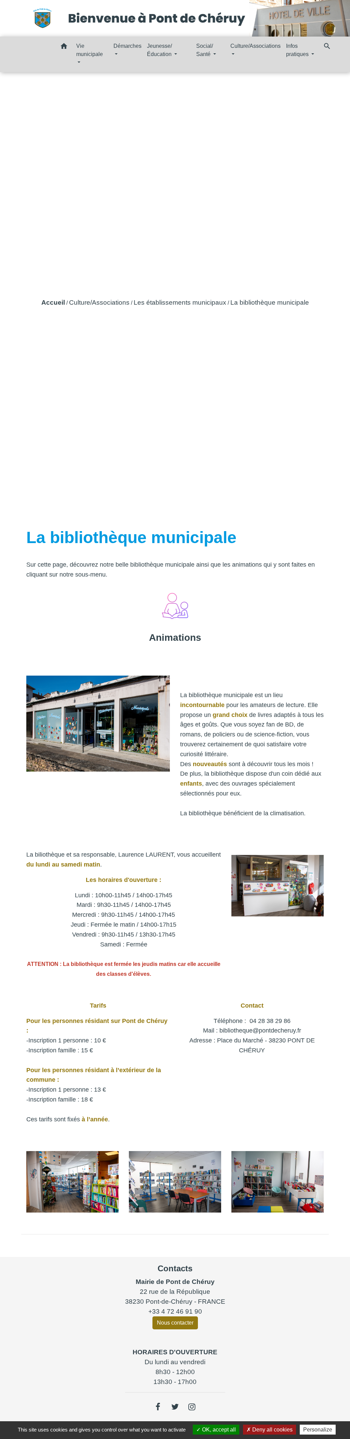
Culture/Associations (99, 302)
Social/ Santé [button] (204, 50)
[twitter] (175, 1407)
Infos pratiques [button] (298, 50)
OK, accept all (218, 1430)
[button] (63, 47)
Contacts (175, 1268)
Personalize (317, 1430)
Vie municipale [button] (89, 50)
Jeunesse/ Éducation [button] (160, 50)
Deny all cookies (272, 1430)
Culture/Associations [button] (255, 46)
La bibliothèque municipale (269, 302)
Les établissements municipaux (180, 302)
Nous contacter (175, 1323)
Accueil (53, 302)
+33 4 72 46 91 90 (175, 1311)
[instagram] (192, 1407)
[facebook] (158, 1407)
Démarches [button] (127, 46)
